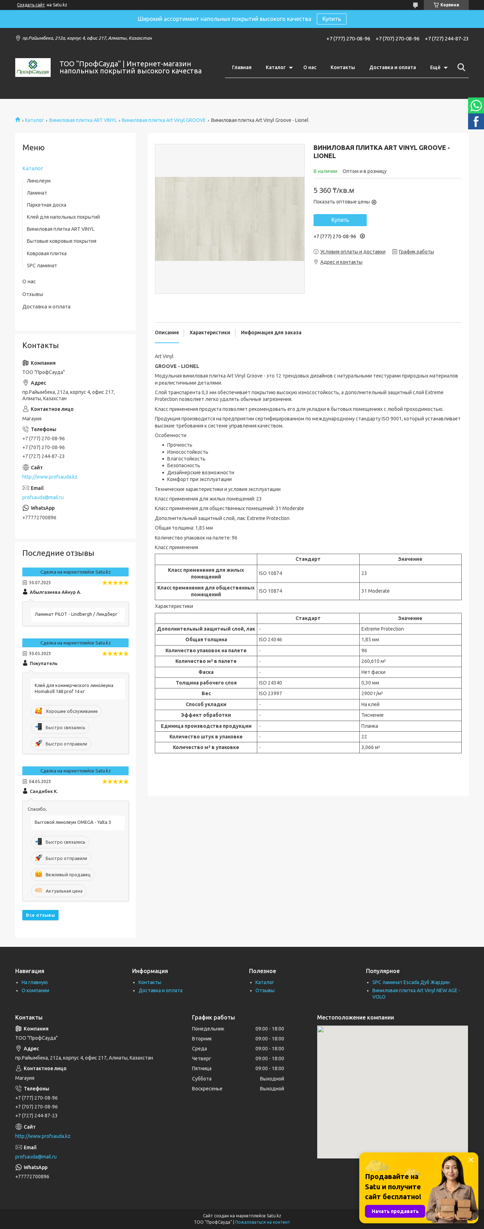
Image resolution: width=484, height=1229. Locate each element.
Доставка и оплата (392, 67)
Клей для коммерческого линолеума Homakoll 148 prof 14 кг (74, 688)
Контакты (343, 67)
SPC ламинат (42, 265)
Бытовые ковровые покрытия (61, 241)
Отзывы (32, 294)
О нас (309, 67)
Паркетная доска (46, 205)
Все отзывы (40, 914)
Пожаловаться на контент (262, 1222)
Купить (331, 19)
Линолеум (39, 181)
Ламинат (37, 193)
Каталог (276, 67)
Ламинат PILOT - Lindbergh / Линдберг (76, 613)
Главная (242, 67)
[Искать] (460, 67)
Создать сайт (31, 4)
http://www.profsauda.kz (50, 477)
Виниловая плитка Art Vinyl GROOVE (164, 120)
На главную (35, 982)
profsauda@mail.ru (43, 497)
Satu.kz (274, 1215)
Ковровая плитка (47, 253)
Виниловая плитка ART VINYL (83, 120)
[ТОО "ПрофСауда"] (33, 67)
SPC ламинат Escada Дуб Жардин (411, 982)
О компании (35, 990)
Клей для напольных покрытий (63, 217)
